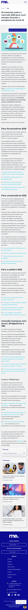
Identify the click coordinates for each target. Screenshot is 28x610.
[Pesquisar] (24, 453)
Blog (8, 8)
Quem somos (11, 566)
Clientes (9, 561)
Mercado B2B (12, 30)
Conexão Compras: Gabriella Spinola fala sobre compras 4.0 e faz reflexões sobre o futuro (13, 359)
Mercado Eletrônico (21, 30)
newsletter (20, 441)
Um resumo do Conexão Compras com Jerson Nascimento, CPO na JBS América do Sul (13, 371)
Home (2, 8)
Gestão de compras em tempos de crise (15, 253)
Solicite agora (12, 552)
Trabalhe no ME (11, 574)
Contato (9, 572)
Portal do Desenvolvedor (14, 569)
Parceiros (10, 564)
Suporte (9, 577)
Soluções (9, 559)
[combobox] (13, 453)
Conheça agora (12, 544)
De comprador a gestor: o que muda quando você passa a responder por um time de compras (13, 520)
